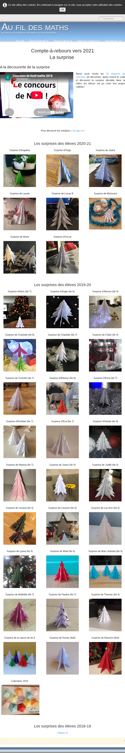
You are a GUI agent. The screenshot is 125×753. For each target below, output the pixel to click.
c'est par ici (77, 130)
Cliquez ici (62, 732)
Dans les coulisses (88, 40)
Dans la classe (63, 40)
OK (62, 9)
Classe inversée (39, 40)
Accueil (20, 40)
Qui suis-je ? (113, 40)
